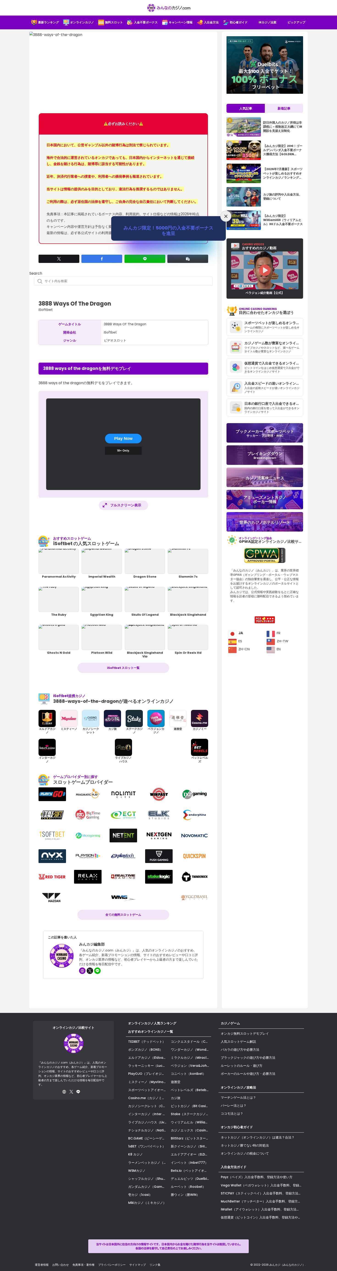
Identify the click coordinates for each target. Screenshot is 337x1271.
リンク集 (154, 1265)
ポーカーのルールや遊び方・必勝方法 (248, 1073)
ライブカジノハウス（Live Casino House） (148, 1122)
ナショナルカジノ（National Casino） (148, 1130)
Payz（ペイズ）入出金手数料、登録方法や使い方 (257, 1177)
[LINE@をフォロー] (97, 971)
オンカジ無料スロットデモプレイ (245, 1033)
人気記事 (245, 108)
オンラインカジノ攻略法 (238, 1087)
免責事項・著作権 (83, 1265)
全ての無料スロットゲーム (123, 915)
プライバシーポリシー (112, 1265)
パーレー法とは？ (233, 1105)
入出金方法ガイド (233, 1167)
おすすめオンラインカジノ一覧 (150, 1031)
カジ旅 (175, 1098)
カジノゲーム (230, 1023)
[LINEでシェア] (144, 259)
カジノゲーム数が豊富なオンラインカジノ (273, 343)
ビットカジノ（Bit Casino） (191, 1106)
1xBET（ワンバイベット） (147, 1146)
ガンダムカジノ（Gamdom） (148, 1186)
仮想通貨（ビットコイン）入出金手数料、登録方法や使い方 (262, 1217)
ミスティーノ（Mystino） (147, 1082)
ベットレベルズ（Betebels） (191, 1090)
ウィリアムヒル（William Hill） (191, 1122)
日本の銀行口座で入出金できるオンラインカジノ (273, 403)
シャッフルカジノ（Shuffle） (148, 1178)
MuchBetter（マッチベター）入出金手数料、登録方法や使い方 (262, 1201)
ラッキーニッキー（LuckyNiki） (148, 1065)
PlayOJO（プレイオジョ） (148, 1073)
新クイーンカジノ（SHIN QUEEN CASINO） (191, 1146)
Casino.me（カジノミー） (148, 1098)
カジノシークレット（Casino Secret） (148, 1106)
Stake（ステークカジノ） (190, 1114)
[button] (187, 259)
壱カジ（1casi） (140, 1194)
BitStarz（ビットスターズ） (191, 1138)
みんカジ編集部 (92, 944)
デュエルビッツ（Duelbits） (191, 1178)
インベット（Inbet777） (189, 1162)
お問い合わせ (60, 1265)
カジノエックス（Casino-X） (191, 1130)
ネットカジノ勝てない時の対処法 (245, 1145)
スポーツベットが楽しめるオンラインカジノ (273, 322)
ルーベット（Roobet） (188, 1186)
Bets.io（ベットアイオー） (191, 1170)
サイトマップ (137, 1265)
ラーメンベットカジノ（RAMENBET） (148, 1162)
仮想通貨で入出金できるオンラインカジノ (273, 363)
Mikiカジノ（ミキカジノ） (147, 1202)
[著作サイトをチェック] (82, 971)
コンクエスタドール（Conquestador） (191, 1041)
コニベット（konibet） (188, 1073)
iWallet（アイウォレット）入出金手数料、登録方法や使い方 (262, 1209)
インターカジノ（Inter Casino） (148, 1114)
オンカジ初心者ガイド (237, 1127)
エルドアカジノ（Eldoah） (148, 1057)
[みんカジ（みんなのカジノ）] (168, 8)
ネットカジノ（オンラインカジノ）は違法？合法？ (258, 1137)
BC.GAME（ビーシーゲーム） (148, 1138)
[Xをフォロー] (90, 971)
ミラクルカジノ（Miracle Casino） (191, 1057)
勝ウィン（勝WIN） (185, 1194)
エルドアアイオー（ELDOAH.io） (191, 1154)
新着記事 (284, 108)
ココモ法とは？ (232, 1113)
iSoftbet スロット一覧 (123, 668)
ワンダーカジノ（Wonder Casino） (191, 1049)
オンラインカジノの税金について (245, 1153)
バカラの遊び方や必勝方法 (240, 1049)
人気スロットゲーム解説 (238, 1041)
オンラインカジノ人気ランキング (152, 1023)
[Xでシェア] (59, 259)
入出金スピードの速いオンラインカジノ (273, 383)
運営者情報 (42, 1265)
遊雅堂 (175, 1082)
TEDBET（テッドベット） (147, 1041)
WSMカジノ (137, 1170)
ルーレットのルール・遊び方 (241, 1065)
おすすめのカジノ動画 (259, 246)
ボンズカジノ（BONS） (145, 1049)
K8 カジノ (135, 1154)
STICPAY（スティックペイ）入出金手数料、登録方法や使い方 (262, 1193)
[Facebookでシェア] (101, 259)
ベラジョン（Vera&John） (191, 1065)
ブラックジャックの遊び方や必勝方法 (248, 1057)
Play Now (123, 438)
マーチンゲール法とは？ (238, 1097)
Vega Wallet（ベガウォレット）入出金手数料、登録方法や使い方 (262, 1185)
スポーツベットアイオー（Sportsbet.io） (148, 1090)
